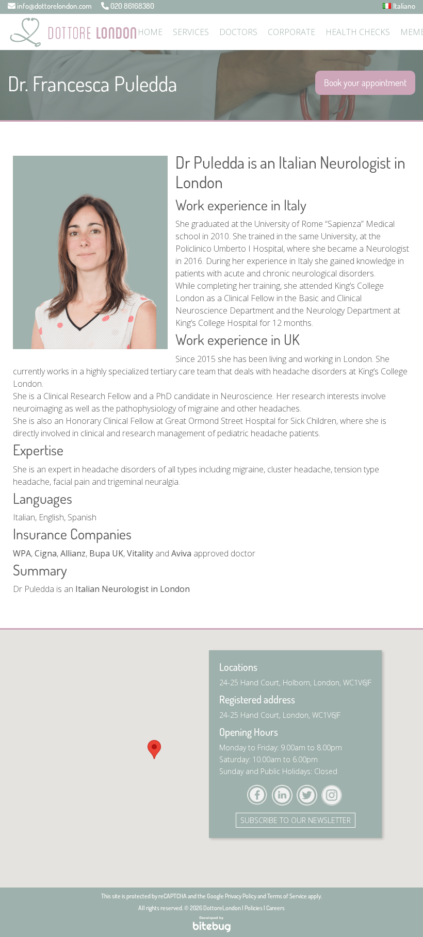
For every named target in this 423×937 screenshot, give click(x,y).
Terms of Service (287, 896)
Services (191, 32)
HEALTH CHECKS (358, 32)
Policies (254, 908)
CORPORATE (291, 32)
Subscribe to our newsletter (295, 820)
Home (150, 32)
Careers (275, 908)
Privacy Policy (240, 896)
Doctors (238, 32)
